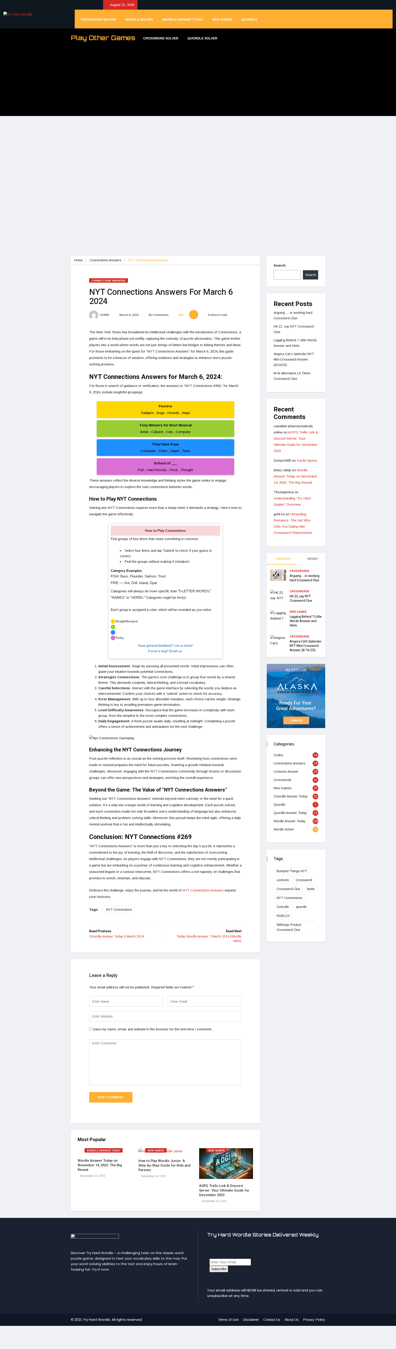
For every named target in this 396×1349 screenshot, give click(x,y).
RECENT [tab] (312, 559)
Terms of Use (228, 1319)
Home (78, 260)
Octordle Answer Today (291, 796)
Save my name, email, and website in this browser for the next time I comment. (152, 1029)
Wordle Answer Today (182, 19)
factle (311, 889)
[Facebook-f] (74, 1283)
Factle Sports (307, 460)
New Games (222, 19)
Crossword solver (98, 19)
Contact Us (271, 1319)
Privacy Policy (314, 1319)
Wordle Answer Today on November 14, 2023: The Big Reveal (100, 1165)
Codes (278, 755)
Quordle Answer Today (290, 813)
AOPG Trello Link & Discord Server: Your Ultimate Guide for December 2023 (224, 1190)
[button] (248, 1142)
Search (280, 265)
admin (104, 315)
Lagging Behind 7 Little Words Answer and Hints (306, 621)
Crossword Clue (288, 889)
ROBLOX (283, 916)
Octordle (283, 907)
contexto (283, 880)
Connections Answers (105, 260)
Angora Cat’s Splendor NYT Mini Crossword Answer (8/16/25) (294, 359)
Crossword (304, 880)
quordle (301, 907)
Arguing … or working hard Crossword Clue (304, 578)
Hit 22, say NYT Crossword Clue (301, 598)
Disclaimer (251, 1319)
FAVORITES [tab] (283, 559)
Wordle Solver (139, 19)
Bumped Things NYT (292, 871)
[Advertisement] (198, 82)
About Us (292, 1319)
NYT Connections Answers (203, 890)
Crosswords (299, 571)
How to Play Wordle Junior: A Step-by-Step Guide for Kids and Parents (164, 1165)
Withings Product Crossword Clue (289, 927)
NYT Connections (119, 909)
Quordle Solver (202, 38)
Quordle (249, 19)
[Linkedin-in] (81, 1283)
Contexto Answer (286, 771)
